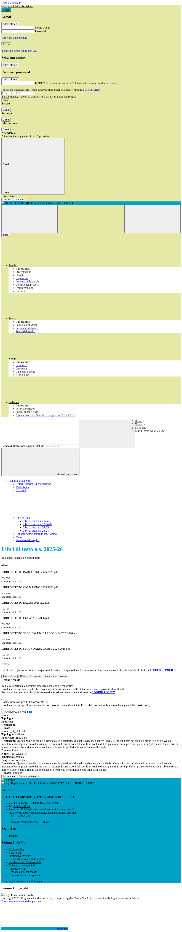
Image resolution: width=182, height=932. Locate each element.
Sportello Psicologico (27, 540)
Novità (139, 424)
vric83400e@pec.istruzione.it (45, 812)
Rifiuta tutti (30, 676)
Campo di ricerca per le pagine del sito (22, 445)
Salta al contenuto (11, 2)
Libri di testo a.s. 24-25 (36, 527)
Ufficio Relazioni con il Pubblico (27, 859)
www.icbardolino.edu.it (15, 711)
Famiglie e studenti (19, 480)
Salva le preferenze (29, 776)
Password (40, 31)
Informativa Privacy (20, 855)
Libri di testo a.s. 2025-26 (37, 524)
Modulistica (22, 487)
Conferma (19, 199)
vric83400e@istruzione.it (45, 809)
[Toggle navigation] (29, 219)
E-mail (38, 82)
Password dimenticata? (14, 37)
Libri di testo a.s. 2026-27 (37, 521)
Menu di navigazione (67, 474)
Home (138, 421)
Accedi (6, 9)
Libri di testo (23, 517)
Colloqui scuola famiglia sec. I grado (36, 533)
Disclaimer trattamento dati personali (21, 901)
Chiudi (6, 110)
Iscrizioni (21, 490)
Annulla (6, 199)
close (5, 235)
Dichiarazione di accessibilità (25, 862)
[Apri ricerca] (152, 219)
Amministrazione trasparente (25, 875)
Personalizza (9, 676)
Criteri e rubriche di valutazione (33, 483)
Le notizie (140, 427)
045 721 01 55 (22, 806)
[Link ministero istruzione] (17, 6)
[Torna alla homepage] (91, 203)
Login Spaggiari (92, 89)
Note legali (15, 852)
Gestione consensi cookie (23, 871)
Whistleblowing (17, 868)
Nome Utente (42, 27)
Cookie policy (16, 849)
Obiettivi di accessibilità (22, 865)
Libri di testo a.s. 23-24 (36, 530)
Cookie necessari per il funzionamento (23, 701)
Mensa (19, 537)
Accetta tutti (55, 676)
